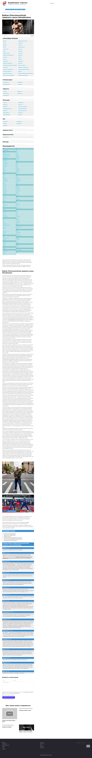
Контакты (52, 3)
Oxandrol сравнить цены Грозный (15, 319)
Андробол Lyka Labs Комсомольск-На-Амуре (13, 537)
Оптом (3, 747)
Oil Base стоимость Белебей (25, 731)
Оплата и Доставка (5, 745)
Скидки (3, 746)
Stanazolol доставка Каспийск (10, 533)
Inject (16, 9)
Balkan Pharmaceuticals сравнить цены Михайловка (13, 12)
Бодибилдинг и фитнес (17, 3)
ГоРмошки (19, 9)
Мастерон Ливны (7, 536)
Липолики (23, 9)
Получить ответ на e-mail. (9, 695)
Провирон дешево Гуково (25, 710)
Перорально (12, 9)
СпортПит (7, 9)
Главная (4, 12)
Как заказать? (4, 743)
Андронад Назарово (7, 726)
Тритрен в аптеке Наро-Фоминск (10, 540)
